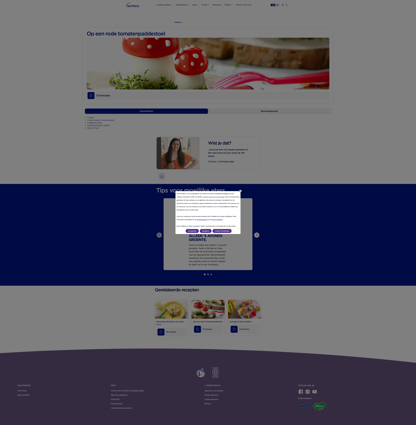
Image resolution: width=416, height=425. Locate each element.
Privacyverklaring (217, 220)
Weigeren (205, 231)
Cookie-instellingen (222, 231)
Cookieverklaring (202, 220)
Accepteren (192, 231)
